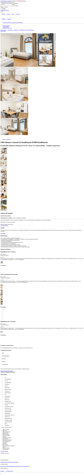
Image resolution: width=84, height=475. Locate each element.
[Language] (1, 12)
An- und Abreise (15, 5)
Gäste (7, 7)
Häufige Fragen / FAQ (7, 27)
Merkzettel (9, 19)
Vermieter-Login (6, 22)
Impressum (2, 466)
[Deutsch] (2, 20)
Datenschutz (18, 466)
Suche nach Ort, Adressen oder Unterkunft (10, 3)
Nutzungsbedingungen (11, 466)
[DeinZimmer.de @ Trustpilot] (9, 471)
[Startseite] (6, 138)
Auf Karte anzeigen (4, 225)
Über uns (12, 462)
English (3, 14)
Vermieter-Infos (6, 26)
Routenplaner (3, 233)
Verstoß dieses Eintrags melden (6, 370)
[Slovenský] (5, 20)
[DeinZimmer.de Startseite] (5, 1)
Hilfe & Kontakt (7, 462)
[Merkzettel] (9, 10)
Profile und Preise (6, 25)
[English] (1, 20)
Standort (13, 4)
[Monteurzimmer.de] (19, 458)
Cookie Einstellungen (24, 466)
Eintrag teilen (3, 31)
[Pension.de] (31, 458)
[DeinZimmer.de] (6, 458)
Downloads (16, 462)
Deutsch (8, 14)
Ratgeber (2, 462)
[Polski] (4, 20)
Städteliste (4, 19)
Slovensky (18, 14)
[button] (2, 16)
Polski (13, 14)
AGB (6, 466)
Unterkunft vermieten (4, 10)
